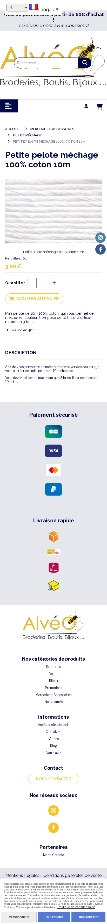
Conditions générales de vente (72, 875)
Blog (53, 746)
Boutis (53, 674)
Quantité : (15, 283)
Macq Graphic (53, 855)
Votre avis (53, 753)
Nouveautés (54, 702)
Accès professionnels (53, 725)
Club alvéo (53, 732)
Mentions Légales (22, 875)
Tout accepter (88, 917)
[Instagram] (100, 237)
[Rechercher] (84, 63)
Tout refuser (54, 917)
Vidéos (54, 739)
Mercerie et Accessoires (53, 695)
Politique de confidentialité (76, 907)
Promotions (53, 688)
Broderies (53, 667)
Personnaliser (19, 917)
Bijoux (53, 681)
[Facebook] (100, 249)
